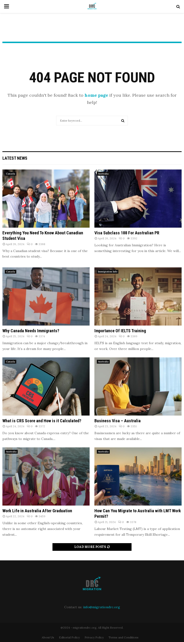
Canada (10, 173)
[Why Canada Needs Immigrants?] (46, 296)
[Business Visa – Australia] (138, 386)
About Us (48, 637)
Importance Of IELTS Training (120, 330)
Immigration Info (107, 271)
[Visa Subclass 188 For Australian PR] (138, 198)
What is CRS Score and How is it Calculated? (41, 420)
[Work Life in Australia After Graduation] (46, 476)
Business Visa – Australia (117, 420)
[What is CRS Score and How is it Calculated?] (46, 386)
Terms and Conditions (123, 637)
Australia (103, 173)
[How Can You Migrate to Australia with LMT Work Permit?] (138, 476)
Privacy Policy (94, 637)
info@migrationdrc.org (101, 607)
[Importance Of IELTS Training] (138, 296)
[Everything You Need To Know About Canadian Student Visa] (46, 198)
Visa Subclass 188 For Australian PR (126, 232)
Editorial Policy (69, 637)
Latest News (14, 158)
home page (96, 95)
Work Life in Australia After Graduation (37, 510)
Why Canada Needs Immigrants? (30, 330)
